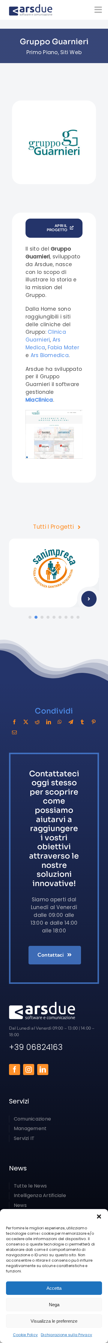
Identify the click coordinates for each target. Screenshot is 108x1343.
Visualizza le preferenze (54, 1321)
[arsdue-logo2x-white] (42, 1004)
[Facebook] (14, 722)
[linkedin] (42, 1069)
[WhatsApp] (60, 722)
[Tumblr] (82, 722)
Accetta (54, 1288)
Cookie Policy (25, 1334)
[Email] (14, 732)
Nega (54, 1304)
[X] (25, 722)
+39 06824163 (36, 1047)
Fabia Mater (63, 347)
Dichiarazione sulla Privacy (66, 1334)
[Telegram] (70, 722)
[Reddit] (37, 722)
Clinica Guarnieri (46, 335)
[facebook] (14, 1069)
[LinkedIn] (48, 722)
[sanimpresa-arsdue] (54, 541)
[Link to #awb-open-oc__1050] (98, 10)
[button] (99, 1216)
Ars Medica (43, 343)
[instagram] (28, 1069)
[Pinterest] (93, 722)
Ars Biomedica (50, 355)
